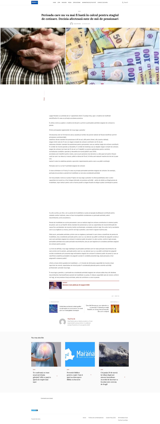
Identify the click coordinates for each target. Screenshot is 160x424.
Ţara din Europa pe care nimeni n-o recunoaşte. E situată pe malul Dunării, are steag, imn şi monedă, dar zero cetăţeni (97, 308)
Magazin (64, 2)
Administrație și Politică (89, 2)
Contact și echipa (103, 2)
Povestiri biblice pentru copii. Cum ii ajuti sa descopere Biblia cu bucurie (75, 376)
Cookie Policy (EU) (111, 417)
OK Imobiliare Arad (123, 417)
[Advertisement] (84, 100)
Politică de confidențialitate (96, 417)
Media (69, 2)
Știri (59, 2)
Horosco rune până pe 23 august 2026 (76, 285)
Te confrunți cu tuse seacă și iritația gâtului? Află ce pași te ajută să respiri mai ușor (42, 377)
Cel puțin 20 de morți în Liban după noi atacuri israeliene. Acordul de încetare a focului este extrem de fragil (109, 378)
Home (54, 2)
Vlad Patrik (77, 23)
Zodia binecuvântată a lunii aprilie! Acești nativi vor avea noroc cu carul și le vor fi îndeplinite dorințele (71, 308)
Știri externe (76, 2)
